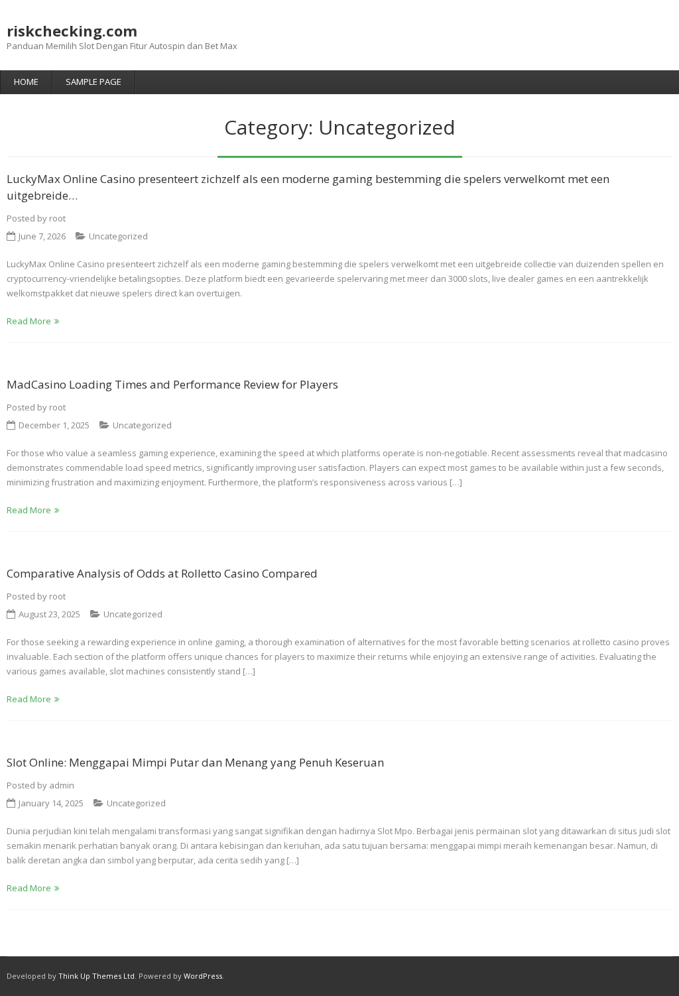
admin (61, 785)
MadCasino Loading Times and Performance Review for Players (172, 384)
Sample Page (93, 82)
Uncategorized (118, 236)
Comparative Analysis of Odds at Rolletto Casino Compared (162, 573)
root (57, 218)
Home (26, 82)
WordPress (203, 976)
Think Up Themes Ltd (96, 976)
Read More (29, 321)
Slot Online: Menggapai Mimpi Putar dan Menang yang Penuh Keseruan (195, 762)
